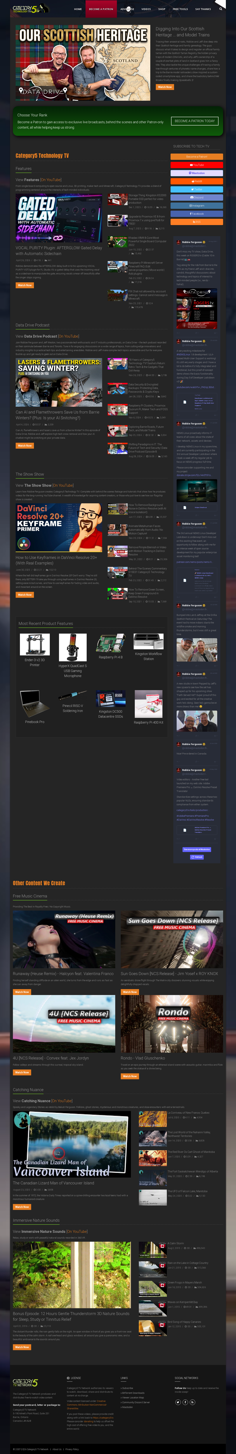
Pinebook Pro (34, 722)
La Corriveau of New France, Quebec (189, 1112)
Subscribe (127, 1388)
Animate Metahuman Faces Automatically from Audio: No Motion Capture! (146, 530)
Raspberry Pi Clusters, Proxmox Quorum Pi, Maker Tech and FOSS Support (148, 409)
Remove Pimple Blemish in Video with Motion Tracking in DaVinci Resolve (147, 551)
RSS (198, 221)
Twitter (198, 189)
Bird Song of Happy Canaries (184, 1321)
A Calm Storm (176, 1243)
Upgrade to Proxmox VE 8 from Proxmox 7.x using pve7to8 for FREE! (147, 220)
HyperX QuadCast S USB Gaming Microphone (73, 671)
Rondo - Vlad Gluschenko (143, 1058)
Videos (146, 9)
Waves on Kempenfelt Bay (183, 1302)
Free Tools (180, 9)
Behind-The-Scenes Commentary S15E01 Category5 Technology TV (148, 572)
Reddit (198, 181)
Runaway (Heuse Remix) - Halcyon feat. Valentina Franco (63, 973)
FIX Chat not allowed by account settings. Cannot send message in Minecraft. (148, 295)
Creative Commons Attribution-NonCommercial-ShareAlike (87, 1405)
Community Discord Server (136, 1402)
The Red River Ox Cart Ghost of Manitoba (191, 1151)
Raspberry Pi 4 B (111, 657)
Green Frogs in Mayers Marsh (185, 1282)
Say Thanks (203, 9)
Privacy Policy (72, 1449)
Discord (198, 197)
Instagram (198, 205)
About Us (57, 1449)
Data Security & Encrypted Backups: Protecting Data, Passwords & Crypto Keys (144, 388)
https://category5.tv (103, 1417)
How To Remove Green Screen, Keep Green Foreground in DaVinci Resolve (146, 593)
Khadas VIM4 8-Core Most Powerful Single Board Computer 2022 (147, 241)
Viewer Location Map (133, 1397)
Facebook (197, 213)
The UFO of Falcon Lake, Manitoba (187, 1191)
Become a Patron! (196, 156)
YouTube (198, 165)
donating (88, 1421)
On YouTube (51, 180)
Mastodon (127, 1407)
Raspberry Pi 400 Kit (148, 722)
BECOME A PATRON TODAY (195, 121)
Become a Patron (101, 9)
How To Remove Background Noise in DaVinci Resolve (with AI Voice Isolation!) (147, 509)
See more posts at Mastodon (197, 849)
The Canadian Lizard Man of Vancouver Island (53, 1183)
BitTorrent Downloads (133, 1393)
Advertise (127, 9)
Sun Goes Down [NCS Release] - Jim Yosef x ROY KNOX (169, 973)
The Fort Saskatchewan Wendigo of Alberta (193, 1171)
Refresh (198, 857)
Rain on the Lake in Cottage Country (188, 1262)
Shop (162, 9)
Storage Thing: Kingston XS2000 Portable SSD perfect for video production (147, 199)
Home (78, 9)
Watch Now (165, 87)
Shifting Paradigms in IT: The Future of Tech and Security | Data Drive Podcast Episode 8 (148, 448)
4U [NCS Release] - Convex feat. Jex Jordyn (51, 1058)
